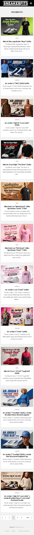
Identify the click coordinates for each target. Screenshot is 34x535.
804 (28, 518)
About (13, 531)
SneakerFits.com (19, 527)
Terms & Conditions (23, 531)
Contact (7, 531)
